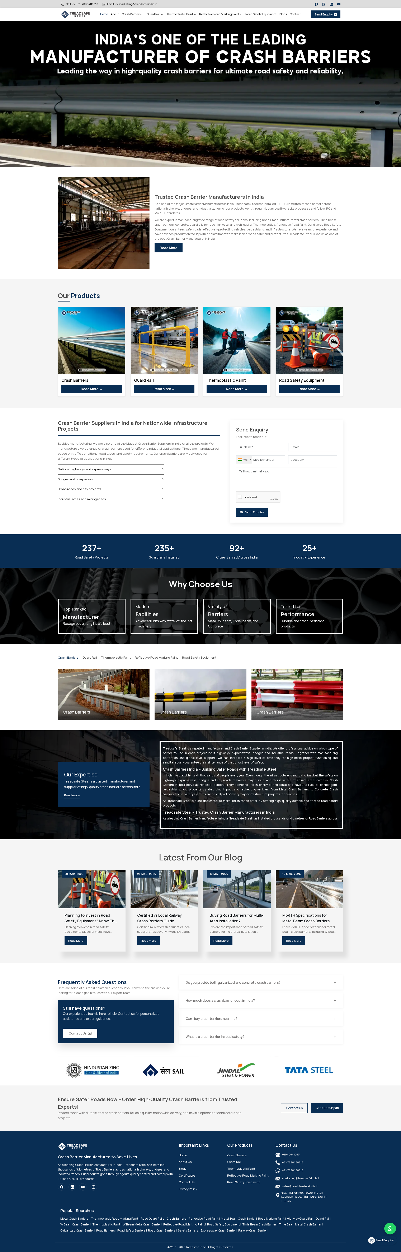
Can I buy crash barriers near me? (211, 1018)
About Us (185, 1162)
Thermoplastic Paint (180, 14)
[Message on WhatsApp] (390, 1228)
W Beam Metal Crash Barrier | (142, 1224)
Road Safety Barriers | (132, 1230)
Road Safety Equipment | (224, 1224)
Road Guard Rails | (153, 1218)
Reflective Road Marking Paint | (184, 1224)
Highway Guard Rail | (300, 1218)
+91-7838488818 (87, 4)
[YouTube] (338, 4)
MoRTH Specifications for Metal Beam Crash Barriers (306, 918)
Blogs (283, 14)
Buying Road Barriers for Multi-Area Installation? (237, 918)
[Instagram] (323, 4)
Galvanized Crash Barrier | (77, 1230)
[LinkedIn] (331, 4)
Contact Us (77, 1033)
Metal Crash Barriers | (75, 1218)
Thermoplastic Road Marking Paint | (115, 1218)
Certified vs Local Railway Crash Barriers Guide (159, 918)
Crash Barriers (131, 14)
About (115, 14)
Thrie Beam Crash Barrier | (260, 1224)
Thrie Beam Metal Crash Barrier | (301, 1224)
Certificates (187, 1175)
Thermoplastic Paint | (107, 1224)
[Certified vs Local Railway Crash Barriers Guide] (164, 889)
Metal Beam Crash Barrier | (239, 1218)
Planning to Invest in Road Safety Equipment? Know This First (91, 918)
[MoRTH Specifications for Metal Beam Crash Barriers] (309, 889)
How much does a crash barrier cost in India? (220, 1000)
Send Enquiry (324, 14)
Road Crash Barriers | (162, 1230)
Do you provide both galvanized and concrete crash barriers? (233, 982)
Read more (72, 795)
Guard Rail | (323, 1218)
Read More (168, 248)
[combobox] (244, 460)
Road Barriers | (106, 1230)
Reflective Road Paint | (204, 1218)
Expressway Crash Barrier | (219, 1230)
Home (104, 14)
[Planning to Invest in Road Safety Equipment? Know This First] (92, 889)
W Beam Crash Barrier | (75, 1224)
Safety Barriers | (188, 1230)
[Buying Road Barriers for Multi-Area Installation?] (237, 889)
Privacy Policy (188, 1189)
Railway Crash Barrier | (253, 1230)
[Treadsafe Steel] (75, 14)
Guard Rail (154, 14)
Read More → (91, 389)
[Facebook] (316, 4)
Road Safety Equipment (261, 14)
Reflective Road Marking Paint (219, 14)
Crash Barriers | (177, 1218)
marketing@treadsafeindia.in (138, 4)
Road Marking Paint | (272, 1218)
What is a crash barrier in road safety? (215, 1036)
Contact (295, 14)
